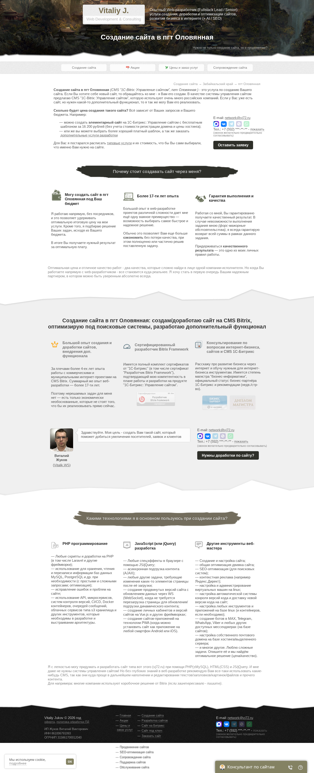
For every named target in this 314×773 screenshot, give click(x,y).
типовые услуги (119, 143)
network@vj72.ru (237, 118)
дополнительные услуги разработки (89, 135)
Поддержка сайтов (133, 762)
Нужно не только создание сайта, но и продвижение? (230, 47)
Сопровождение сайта (230, 67)
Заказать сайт (151, 736)
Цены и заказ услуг (125, 727)
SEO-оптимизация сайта (137, 752)
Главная (125, 715)
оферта (49, 722)
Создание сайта (84, 67)
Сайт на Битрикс (153, 725)
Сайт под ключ (152, 730)
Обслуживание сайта (134, 767)
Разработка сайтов (155, 720)
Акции (124, 720)
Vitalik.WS (61, 465)
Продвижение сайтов (134, 747)
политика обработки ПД (73, 722)
